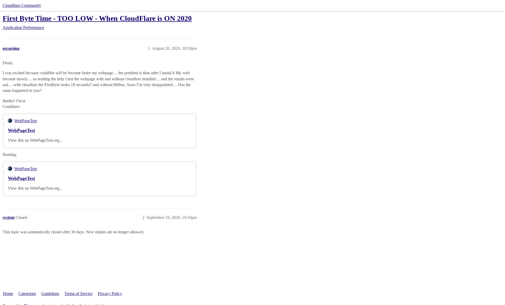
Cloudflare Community (22, 5)
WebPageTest (25, 121)
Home (8, 293)
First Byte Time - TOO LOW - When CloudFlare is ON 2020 (97, 18)
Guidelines (50, 293)
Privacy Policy (110, 293)
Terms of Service (78, 293)
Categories (27, 293)
